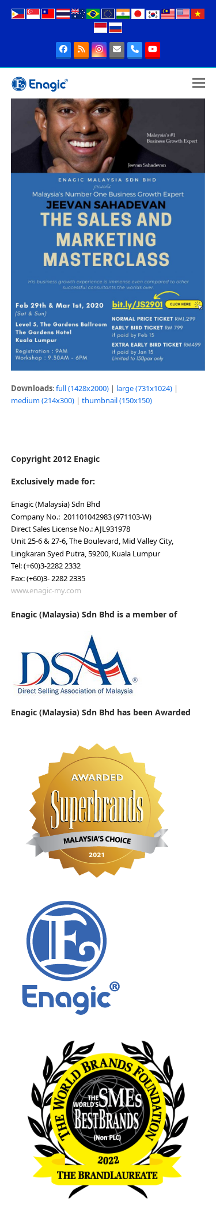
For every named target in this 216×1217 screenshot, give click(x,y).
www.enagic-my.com (46, 590)
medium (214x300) (42, 400)
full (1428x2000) (82, 388)
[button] (198, 83)
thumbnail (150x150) (117, 400)
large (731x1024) (144, 388)
